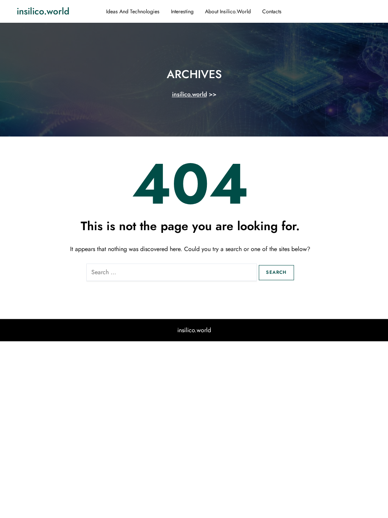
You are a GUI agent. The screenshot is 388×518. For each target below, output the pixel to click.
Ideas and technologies (133, 11)
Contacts (272, 11)
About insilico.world (228, 11)
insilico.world (43, 11)
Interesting (182, 11)
